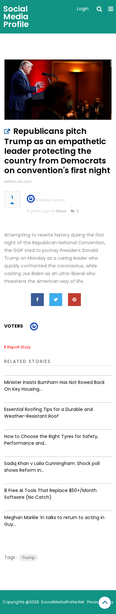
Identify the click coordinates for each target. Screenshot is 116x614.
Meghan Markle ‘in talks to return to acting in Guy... (54, 520)
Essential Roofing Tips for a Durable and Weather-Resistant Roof (48, 412)
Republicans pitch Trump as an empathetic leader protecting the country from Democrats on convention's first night (57, 151)
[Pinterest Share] (74, 299)
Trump (28, 557)
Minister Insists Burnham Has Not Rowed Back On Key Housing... (54, 385)
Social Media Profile (16, 16)
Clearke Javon (51, 200)
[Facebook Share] (37, 299)
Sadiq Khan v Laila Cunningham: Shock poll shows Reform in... (52, 466)
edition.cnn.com (17, 181)
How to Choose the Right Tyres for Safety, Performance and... (51, 439)
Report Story (19, 347)
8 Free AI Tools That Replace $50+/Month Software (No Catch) (50, 493)
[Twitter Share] (55, 299)
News (61, 211)
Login (83, 8)
